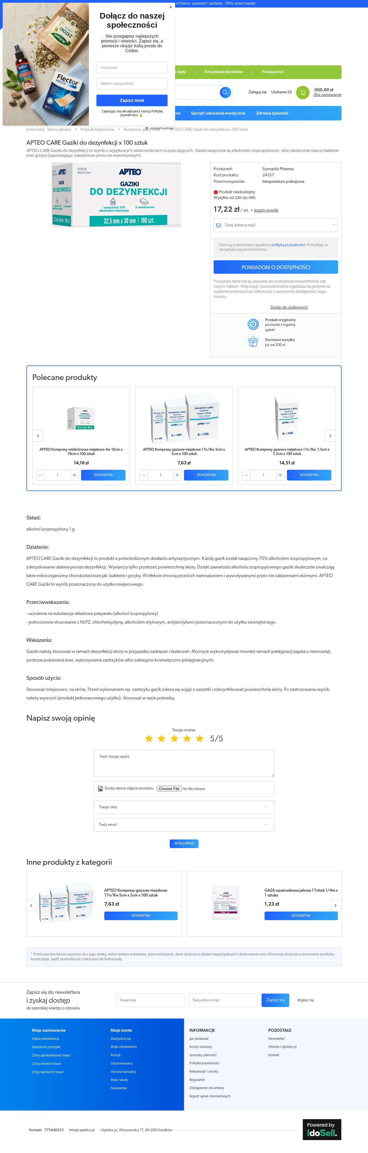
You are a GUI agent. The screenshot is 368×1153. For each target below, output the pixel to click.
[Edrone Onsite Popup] (184, 576)
